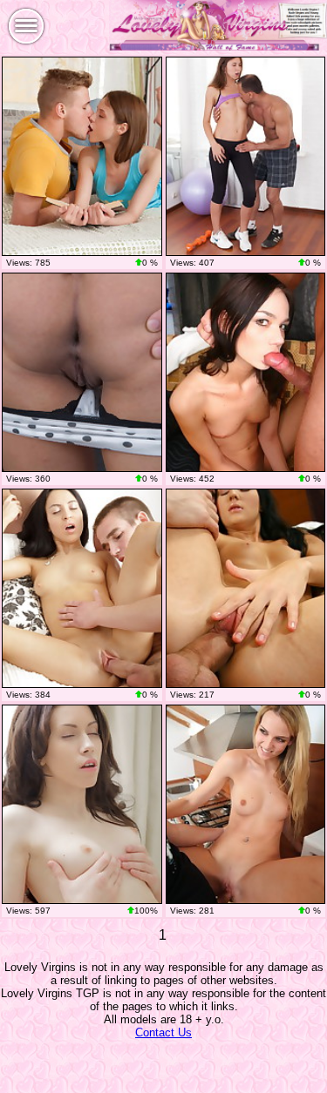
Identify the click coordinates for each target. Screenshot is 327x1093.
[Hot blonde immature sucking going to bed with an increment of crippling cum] (246, 804)
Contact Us (163, 1032)
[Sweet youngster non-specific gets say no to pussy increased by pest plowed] (246, 588)
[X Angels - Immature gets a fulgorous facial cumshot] (82, 156)
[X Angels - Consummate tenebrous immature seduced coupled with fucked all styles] (82, 372)
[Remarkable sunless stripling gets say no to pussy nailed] (82, 804)
